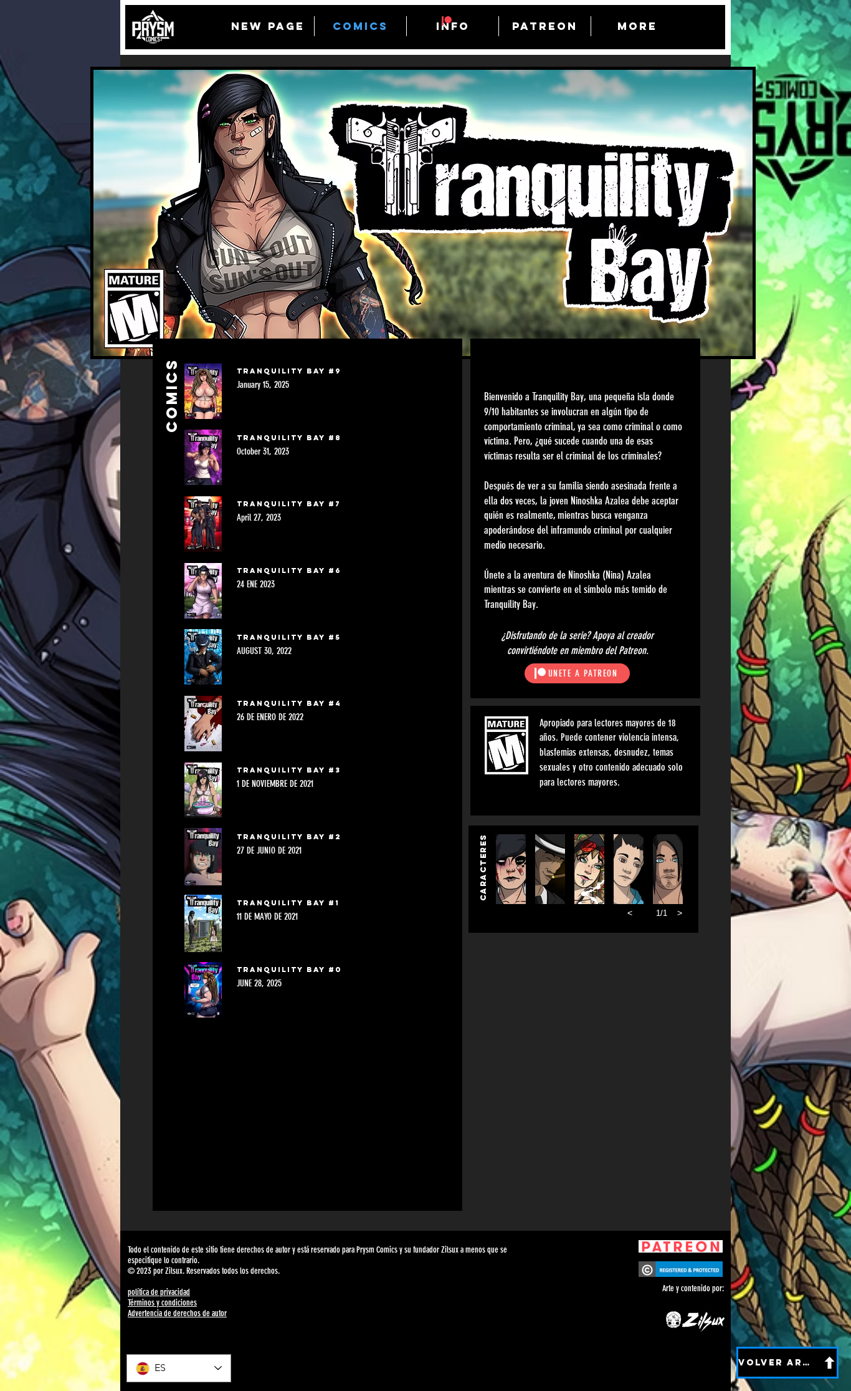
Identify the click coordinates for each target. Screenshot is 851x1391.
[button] (511, 869)
